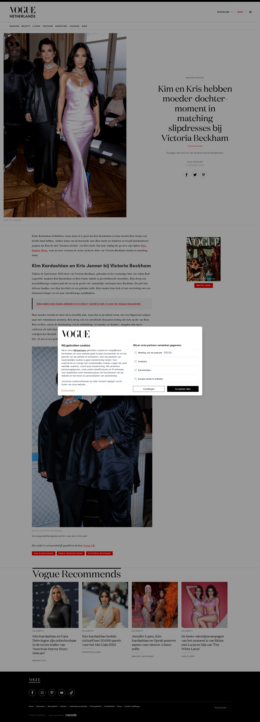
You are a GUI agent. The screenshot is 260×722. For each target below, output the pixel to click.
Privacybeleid (68, 390)
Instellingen (149, 389)
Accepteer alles (183, 389)
